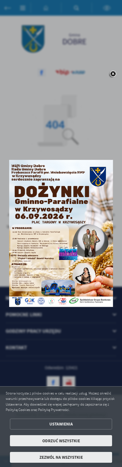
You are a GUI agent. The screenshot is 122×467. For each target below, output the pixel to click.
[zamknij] (113, 74)
